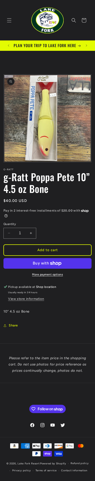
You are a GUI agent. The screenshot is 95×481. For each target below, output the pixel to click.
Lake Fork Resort (28, 463)
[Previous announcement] (8, 45)
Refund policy (80, 463)
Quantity (9, 224)
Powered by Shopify (53, 463)
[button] (9, 20)
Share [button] (13, 325)
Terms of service (46, 470)
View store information (26, 299)
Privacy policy (21, 470)
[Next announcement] (86, 45)
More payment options (47, 274)
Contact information (74, 470)
